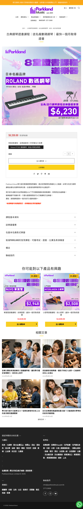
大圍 (78, 451)
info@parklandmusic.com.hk (53, 485)
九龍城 (20, 451)
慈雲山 (27, 445)
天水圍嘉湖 (58, 454)
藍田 (18, 448)
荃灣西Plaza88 (56, 445)
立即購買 (41, 167)
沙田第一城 (63, 451)
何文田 (14, 451)
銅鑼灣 (4, 490)
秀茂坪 (28, 448)
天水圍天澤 (49, 454)
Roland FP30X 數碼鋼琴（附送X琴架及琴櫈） (26, 147)
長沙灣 (7, 448)
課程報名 (24, 17)
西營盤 (32, 490)
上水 (64, 458)
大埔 (52, 448)
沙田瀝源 (72, 451)
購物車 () (72, 8)
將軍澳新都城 (52, 458)
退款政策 (29, 471)
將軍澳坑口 (68, 454)
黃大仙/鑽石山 (18, 445)
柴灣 (8, 493)
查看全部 (41, 419)
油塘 (13, 448)
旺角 (3, 445)
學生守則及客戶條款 (17, 471)
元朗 (48, 448)
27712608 (47, 488)
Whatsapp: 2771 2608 (45, 20)
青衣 (56, 451)
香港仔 (25, 490)
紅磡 (34, 448)
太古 (19, 490)
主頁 (16, 17)
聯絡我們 (62, 17)
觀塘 (23, 448)
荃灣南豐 (46, 445)
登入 (65, 8)
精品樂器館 (35, 17)
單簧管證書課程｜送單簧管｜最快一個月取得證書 (22, 313)
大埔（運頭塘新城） (63, 448)
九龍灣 (9, 445)
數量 (10, 154)
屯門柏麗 (67, 445)
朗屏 (59, 458)
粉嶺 (46, 451)
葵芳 (51, 451)
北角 (15, 490)
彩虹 (33, 445)
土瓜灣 (7, 451)
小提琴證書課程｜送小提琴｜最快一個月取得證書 (61, 313)
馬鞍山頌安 (76, 448)
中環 (10, 490)
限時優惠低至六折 (49, 17)
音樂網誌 (34, 20)
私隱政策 (5, 471)
